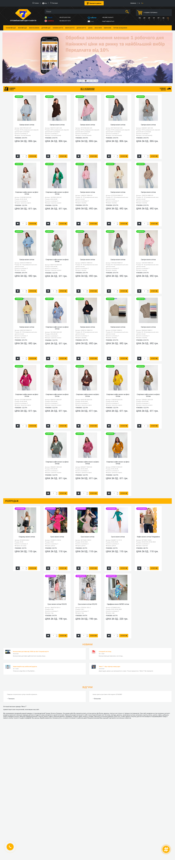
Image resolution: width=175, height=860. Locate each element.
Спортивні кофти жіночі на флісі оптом (26, 157)
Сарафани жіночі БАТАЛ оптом (118, 569)
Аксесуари (98, 28)
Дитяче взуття (81, 28)
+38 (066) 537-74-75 (65, 20)
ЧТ (154, 18)
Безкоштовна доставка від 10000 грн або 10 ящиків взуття (31, 616)
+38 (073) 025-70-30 (65, 17)
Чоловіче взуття (58, 28)
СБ (163, 18)
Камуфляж (107, 28)
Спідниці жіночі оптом (27, 501)
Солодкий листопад (105, 616)
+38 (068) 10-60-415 (108, 17)
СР (149, 18)
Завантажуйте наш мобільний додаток (25, 631)
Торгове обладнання (120, 28)
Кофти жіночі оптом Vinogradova (148, 501)
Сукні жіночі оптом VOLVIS (57, 569)
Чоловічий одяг (11, 28)
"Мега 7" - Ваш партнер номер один (109, 631)
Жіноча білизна (34, 28)
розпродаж (11, 465)
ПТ (158, 18)
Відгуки (87, 651)
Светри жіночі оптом (26, 89)
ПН (140, 18)
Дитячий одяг (46, 28)
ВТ (144, 18)
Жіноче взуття (69, 28)
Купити (31, 121)
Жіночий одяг (22, 28)
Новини (87, 609)
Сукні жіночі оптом (57, 501)
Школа (90, 28)
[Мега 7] (87, 40)
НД (168, 18)
